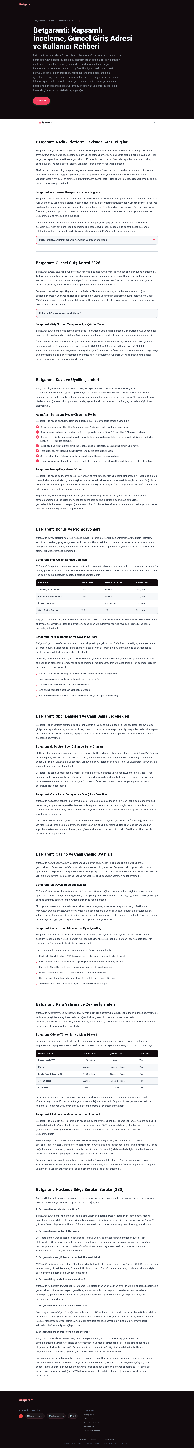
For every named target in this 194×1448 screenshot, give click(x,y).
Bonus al (41, 100)
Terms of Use (89, 1419)
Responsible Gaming (92, 1430)
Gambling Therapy (35, 1416)
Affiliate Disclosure (91, 1423)
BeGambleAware (56, 1416)
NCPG (72, 1416)
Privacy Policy (89, 1415)
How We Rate (89, 1426)
